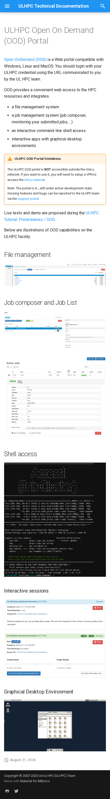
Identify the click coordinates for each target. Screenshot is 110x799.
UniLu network (34, 180)
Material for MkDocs (35, 781)
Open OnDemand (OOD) (25, 59)
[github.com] (7, 791)
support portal (28, 199)
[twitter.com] (16, 791)
